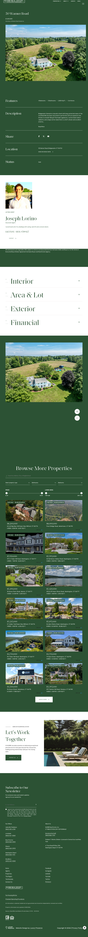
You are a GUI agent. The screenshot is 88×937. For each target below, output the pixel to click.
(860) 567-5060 (10, 835)
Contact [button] (11, 238)
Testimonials (9, 879)
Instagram (48, 871)
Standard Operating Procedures (15, 899)
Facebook (48, 868)
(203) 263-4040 (11, 861)
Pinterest (48, 882)
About (35, 259)
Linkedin (47, 873)
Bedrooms (61, 482)
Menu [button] (79, 3)
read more (41, 126)
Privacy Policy (27, 816)
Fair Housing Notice (11, 895)
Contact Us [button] (12, 757)
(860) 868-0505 (11, 842)
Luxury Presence (36, 928)
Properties (9, 873)
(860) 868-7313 (10, 855)
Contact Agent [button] (42, 775)
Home (7, 868)
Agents (73, 3)
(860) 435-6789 (10, 829)
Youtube (47, 876)
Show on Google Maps (44, 151)
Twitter (47, 879)
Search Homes (43, 699)
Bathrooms (35, 482)
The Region (9, 876)
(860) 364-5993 (11, 848)
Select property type (11, 482)
